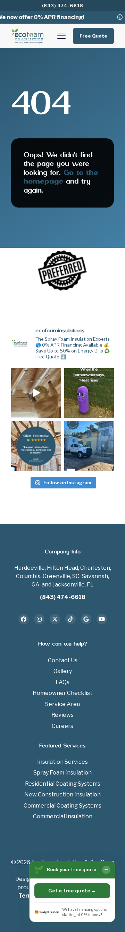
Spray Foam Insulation (62, 772)
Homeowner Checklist (62, 693)
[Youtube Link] (102, 619)
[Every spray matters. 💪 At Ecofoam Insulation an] (36, 393)
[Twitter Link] (55, 619)
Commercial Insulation (62, 816)
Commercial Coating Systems (62, 805)
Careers (62, 726)
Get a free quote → (72, 890)
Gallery (62, 671)
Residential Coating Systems (62, 783)
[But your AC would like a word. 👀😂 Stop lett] (89, 393)
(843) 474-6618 (62, 5)
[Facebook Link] (23, 619)
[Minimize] (106, 870)
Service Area (62, 704)
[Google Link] (86, 619)
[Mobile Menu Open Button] (61, 36)
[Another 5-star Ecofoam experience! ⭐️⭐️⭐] (36, 446)
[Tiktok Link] (70, 619)
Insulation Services (62, 762)
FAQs (62, 682)
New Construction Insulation (62, 794)
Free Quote (93, 36)
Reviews (62, 715)
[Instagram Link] (39, 619)
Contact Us (62, 660)
